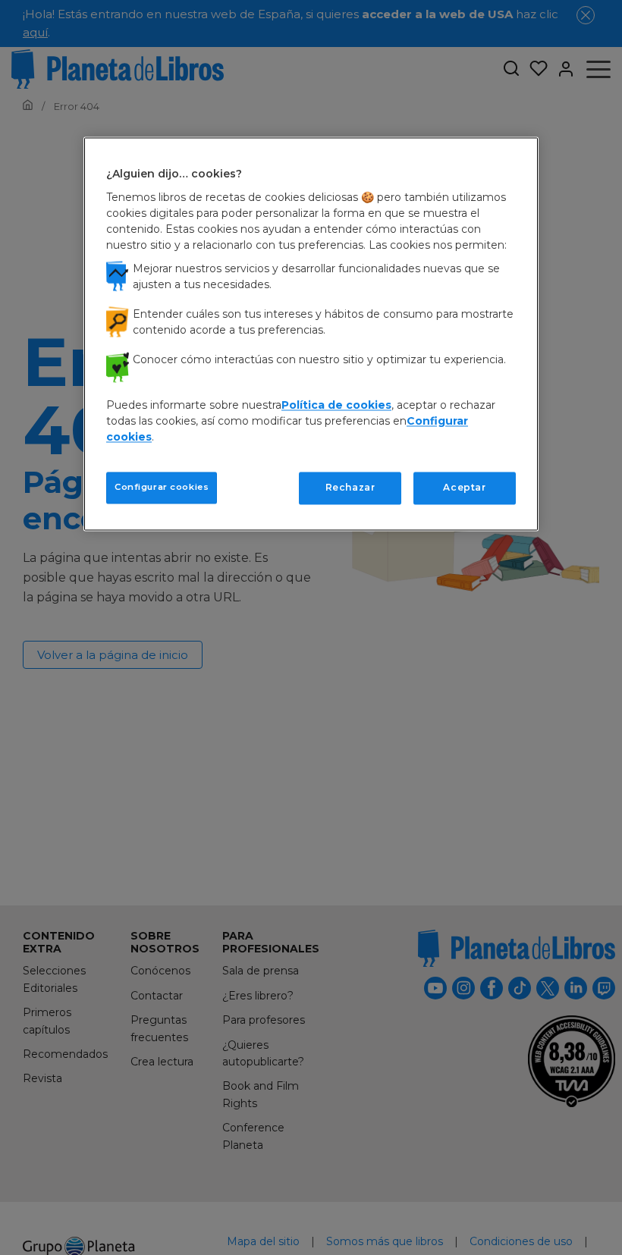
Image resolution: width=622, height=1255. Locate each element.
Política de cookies (336, 405)
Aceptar (464, 487)
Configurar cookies (162, 487)
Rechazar (350, 487)
